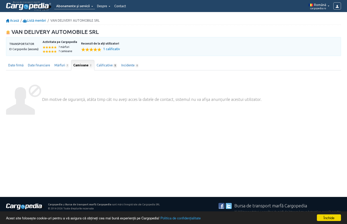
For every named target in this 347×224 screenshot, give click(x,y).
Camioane (82, 65)
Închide (329, 217)
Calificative (106, 65)
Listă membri (36, 20)
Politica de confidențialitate (180, 217)
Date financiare (39, 65)
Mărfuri (61, 65)
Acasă (14, 20)
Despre (102, 6)
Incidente (129, 65)
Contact (120, 6)
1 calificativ (111, 49)
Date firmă (15, 65)
